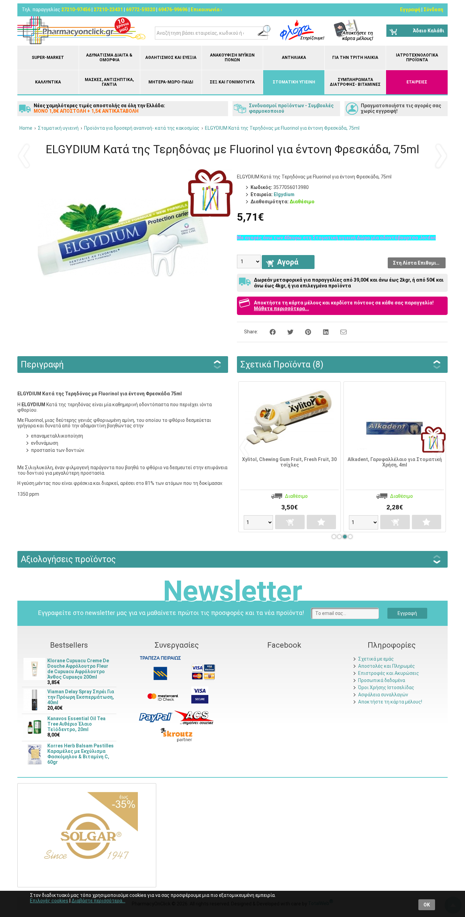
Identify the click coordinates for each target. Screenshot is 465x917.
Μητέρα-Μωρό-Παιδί (170, 82)
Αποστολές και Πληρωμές (386, 666)
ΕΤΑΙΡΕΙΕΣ (416, 82)
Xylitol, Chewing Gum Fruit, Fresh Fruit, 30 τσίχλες (274, 462)
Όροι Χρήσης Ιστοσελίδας (386, 687)
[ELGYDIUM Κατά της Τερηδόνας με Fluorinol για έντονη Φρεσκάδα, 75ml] (123, 303)
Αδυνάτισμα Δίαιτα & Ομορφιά (109, 57)
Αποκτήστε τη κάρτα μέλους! (390, 702)
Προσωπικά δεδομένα (381, 680)
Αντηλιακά (294, 57)
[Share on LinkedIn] (322, 331)
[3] (345, 536)
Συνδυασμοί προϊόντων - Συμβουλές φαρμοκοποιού (291, 108)
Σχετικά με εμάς (376, 659)
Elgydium (284, 194)
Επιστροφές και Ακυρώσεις (388, 673)
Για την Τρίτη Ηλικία (355, 57)
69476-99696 (173, 9)
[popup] (156, 717)
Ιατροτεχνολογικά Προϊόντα (417, 57)
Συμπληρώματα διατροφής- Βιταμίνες (355, 82)
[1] (334, 536)
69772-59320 (140, 9)
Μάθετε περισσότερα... (281, 308)
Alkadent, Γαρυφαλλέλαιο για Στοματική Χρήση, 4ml (379, 462)
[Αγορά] (274, 522)
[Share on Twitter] (286, 331)
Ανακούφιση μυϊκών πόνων (232, 57)
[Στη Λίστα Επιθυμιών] (306, 522)
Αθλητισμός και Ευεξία (170, 57)
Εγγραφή (410, 9)
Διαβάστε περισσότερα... (98, 900)
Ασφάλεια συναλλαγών (383, 694)
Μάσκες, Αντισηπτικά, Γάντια (109, 82)
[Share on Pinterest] (304, 331)
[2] (339, 536)
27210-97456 (76, 9)
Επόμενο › (441, 155)
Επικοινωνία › (206, 9)
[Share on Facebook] (269, 331)
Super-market (48, 57)
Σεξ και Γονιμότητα (232, 82)
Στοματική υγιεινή (294, 82)
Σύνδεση (433, 9)
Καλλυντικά (48, 82)
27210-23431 (108, 9)
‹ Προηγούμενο (24, 155)
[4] (350, 536)
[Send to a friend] (339, 331)
